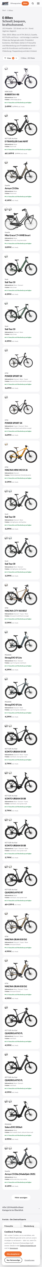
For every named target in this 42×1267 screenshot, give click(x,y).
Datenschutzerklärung (28, 1246)
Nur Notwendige (13, 1260)
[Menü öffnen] (38, 3)
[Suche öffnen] (32, 3)
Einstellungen (29, 1260)
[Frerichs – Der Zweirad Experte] (5, 3)
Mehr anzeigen (21, 1197)
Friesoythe (8, 1226)
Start (4, 10)
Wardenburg (29, 1226)
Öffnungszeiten (15, 3)
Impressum (14, 1248)
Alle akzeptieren (13, 1254)
